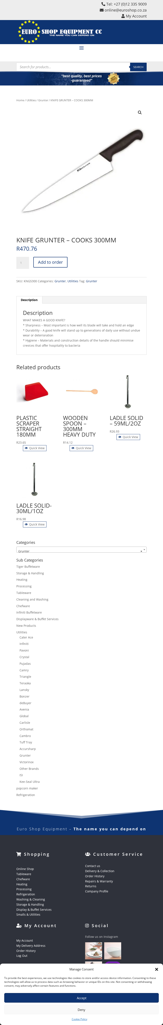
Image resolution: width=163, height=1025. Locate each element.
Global (24, 716)
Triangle (25, 677)
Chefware (23, 606)
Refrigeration (25, 795)
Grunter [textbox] (80, 551)
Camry (24, 670)
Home (20, 100)
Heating (21, 580)
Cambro (25, 736)
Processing (24, 586)
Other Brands (29, 769)
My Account (24, 940)
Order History (94, 876)
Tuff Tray (26, 742)
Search (138, 67)
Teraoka (25, 683)
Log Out (21, 956)
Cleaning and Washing (32, 599)
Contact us (92, 866)
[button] (157, 969)
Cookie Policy (79, 1019)
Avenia (24, 709)
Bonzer (25, 696)
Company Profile (96, 891)
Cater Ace (26, 637)
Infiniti (24, 644)
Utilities (31, 100)
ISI (21, 775)
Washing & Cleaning (30, 899)
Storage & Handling (30, 573)
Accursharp (28, 749)
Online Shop (25, 869)
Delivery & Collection (99, 871)
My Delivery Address (30, 946)
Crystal (24, 657)
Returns (90, 886)
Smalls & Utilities (28, 914)
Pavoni (24, 650)
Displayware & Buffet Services (37, 619)
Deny (81, 1010)
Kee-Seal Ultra (30, 782)
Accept (81, 998)
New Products (26, 626)
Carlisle (25, 723)
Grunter (43, 100)
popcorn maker (27, 788)
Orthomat (26, 729)
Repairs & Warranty (99, 881)
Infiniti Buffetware (29, 612)
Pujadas (25, 664)
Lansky (24, 690)
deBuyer (25, 703)
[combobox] (81, 550)
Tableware (23, 593)
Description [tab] (29, 300)
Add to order (50, 262)
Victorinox (27, 762)
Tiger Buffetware (28, 567)
